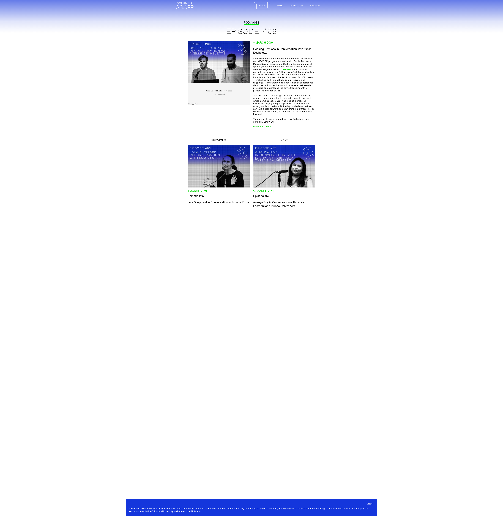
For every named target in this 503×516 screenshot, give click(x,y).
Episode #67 (261, 196)
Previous (218, 140)
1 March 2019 (197, 191)
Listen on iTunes (262, 126)
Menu (280, 5)
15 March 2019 (263, 191)
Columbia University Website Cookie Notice (174, 511)
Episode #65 (196, 196)
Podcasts (251, 22)
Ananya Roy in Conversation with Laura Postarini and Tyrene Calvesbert (278, 204)
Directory (297, 5)
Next (284, 140)
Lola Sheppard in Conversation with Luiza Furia (218, 202)
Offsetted (286, 69)
